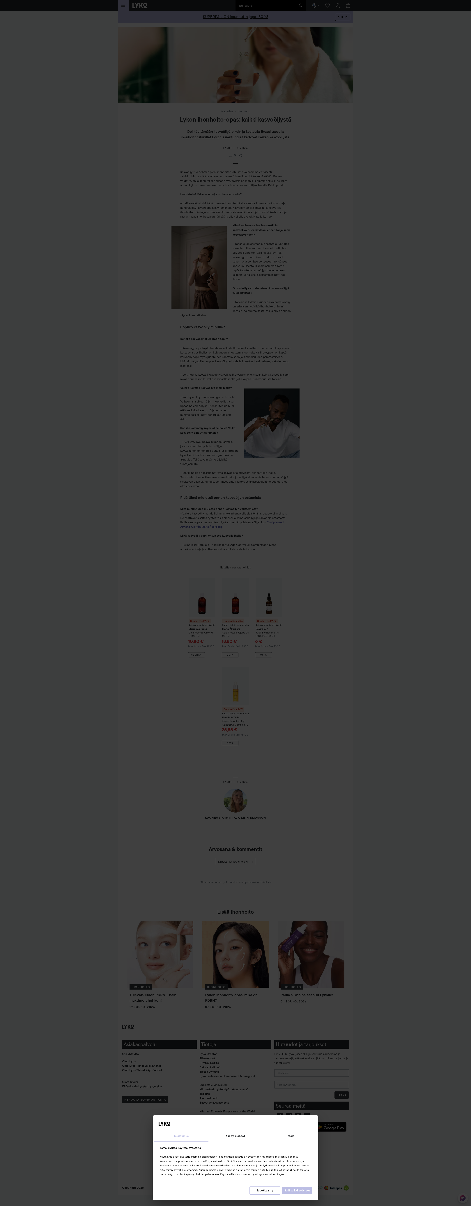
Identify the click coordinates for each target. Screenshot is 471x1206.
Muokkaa (263, 1190)
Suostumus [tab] (181, 1136)
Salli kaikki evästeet (297, 1190)
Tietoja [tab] (289, 1136)
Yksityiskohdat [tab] (235, 1136)
